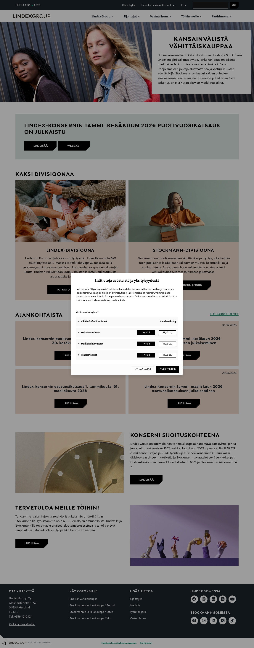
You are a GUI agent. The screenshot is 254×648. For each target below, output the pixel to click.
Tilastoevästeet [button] (87, 355)
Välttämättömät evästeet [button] (92, 321)
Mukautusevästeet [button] (89, 332)
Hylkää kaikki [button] (143, 369)
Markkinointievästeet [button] (90, 344)
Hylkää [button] (146, 333)
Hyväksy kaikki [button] (167, 369)
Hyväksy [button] (167, 333)
